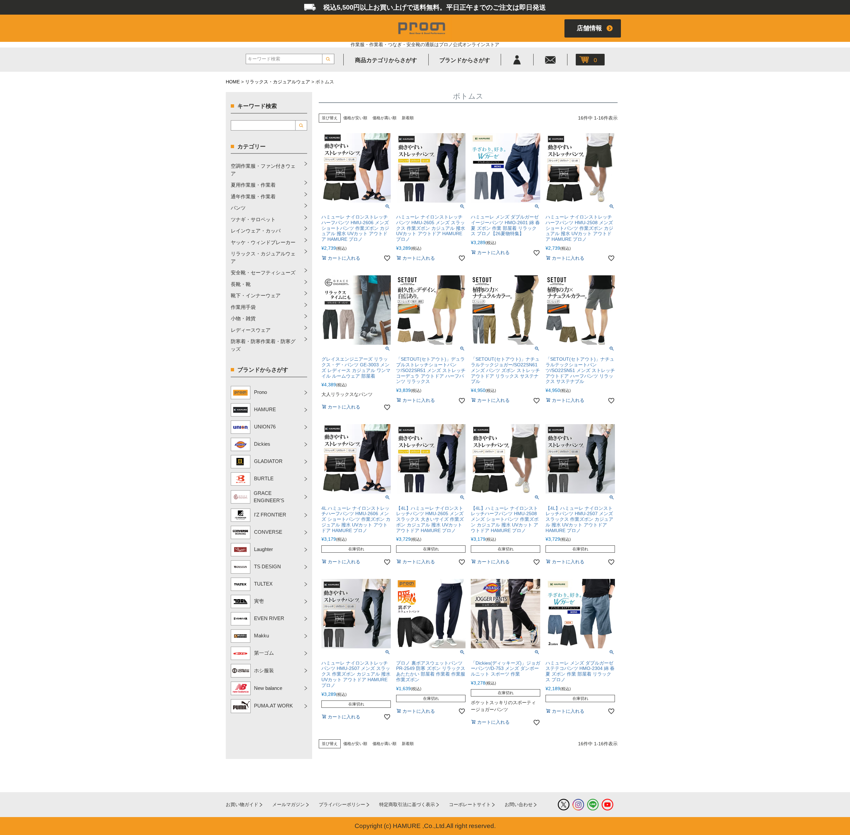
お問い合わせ (519, 804)
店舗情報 (589, 28)
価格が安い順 (355, 118)
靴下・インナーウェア (256, 295)
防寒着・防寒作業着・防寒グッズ (263, 345)
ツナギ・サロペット (253, 219)
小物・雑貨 (243, 318)
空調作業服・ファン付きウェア (263, 169)
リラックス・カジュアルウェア (277, 81)
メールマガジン (288, 804)
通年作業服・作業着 (253, 196)
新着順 (408, 118)
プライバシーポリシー (342, 804)
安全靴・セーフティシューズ (263, 272)
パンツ (238, 208)
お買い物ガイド (242, 804)
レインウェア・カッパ (256, 230)
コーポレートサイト (470, 804)
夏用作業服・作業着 (253, 185)
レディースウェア (251, 330)
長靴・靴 (241, 284)
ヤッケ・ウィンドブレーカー (263, 242)
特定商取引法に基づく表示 (407, 804)
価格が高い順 (384, 118)
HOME (233, 81)
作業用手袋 (243, 307)
